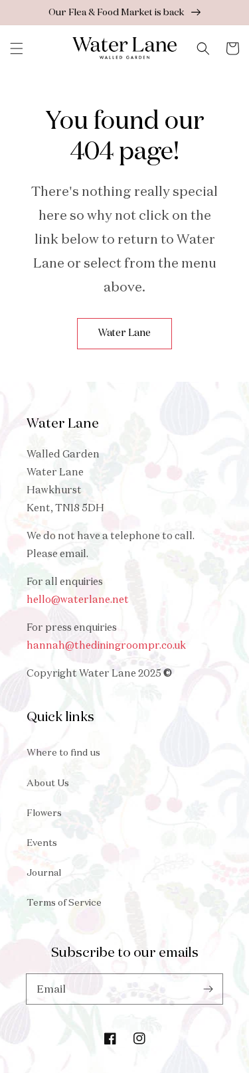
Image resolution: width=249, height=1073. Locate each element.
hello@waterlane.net (78, 599)
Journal (44, 872)
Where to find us (63, 752)
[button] (16, 48)
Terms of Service (64, 902)
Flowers (44, 813)
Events (42, 843)
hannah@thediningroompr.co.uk (106, 645)
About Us (48, 783)
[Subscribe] (207, 988)
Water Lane (124, 332)
